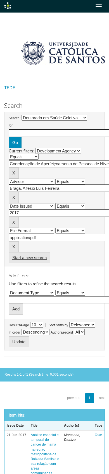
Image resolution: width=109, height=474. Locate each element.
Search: (14, 118)
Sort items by (58, 325)
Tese (98, 435)
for (11, 125)
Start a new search (29, 257)
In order (14, 332)
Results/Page (19, 325)
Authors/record (62, 332)
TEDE (9, 87)
